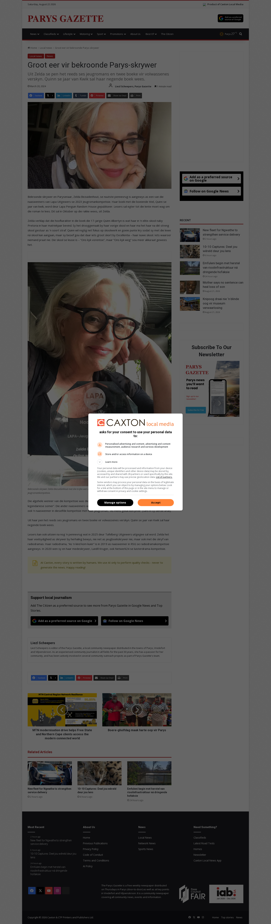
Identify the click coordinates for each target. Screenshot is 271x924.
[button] (135, 462)
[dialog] (135, 462)
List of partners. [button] (164, 477)
